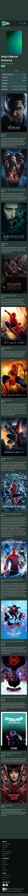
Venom (4, 134)
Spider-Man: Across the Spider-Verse (13, 698)
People (4, 868)
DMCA (3, 879)
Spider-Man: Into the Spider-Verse (12, 642)
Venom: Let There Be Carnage (13, 189)
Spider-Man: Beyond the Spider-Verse (11, 754)
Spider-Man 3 (6, 458)
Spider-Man (6, 348)
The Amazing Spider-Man (11, 513)
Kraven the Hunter (8, 295)
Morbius (4, 243)
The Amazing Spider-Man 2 (12, 580)
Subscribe (4, 847)
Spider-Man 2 (6, 400)
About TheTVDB (6, 843)
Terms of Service (6, 875)
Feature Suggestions (7, 851)
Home (2, 28)
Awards (4, 862)
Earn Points (5, 845)
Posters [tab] (16, 70)
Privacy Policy (5, 877)
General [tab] (3, 70)
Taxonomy (4, 870)
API (3, 849)
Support (4, 855)
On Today (4, 860)
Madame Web (6, 805)
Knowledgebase (6, 853)
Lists (9, 28)
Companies (5, 864)
